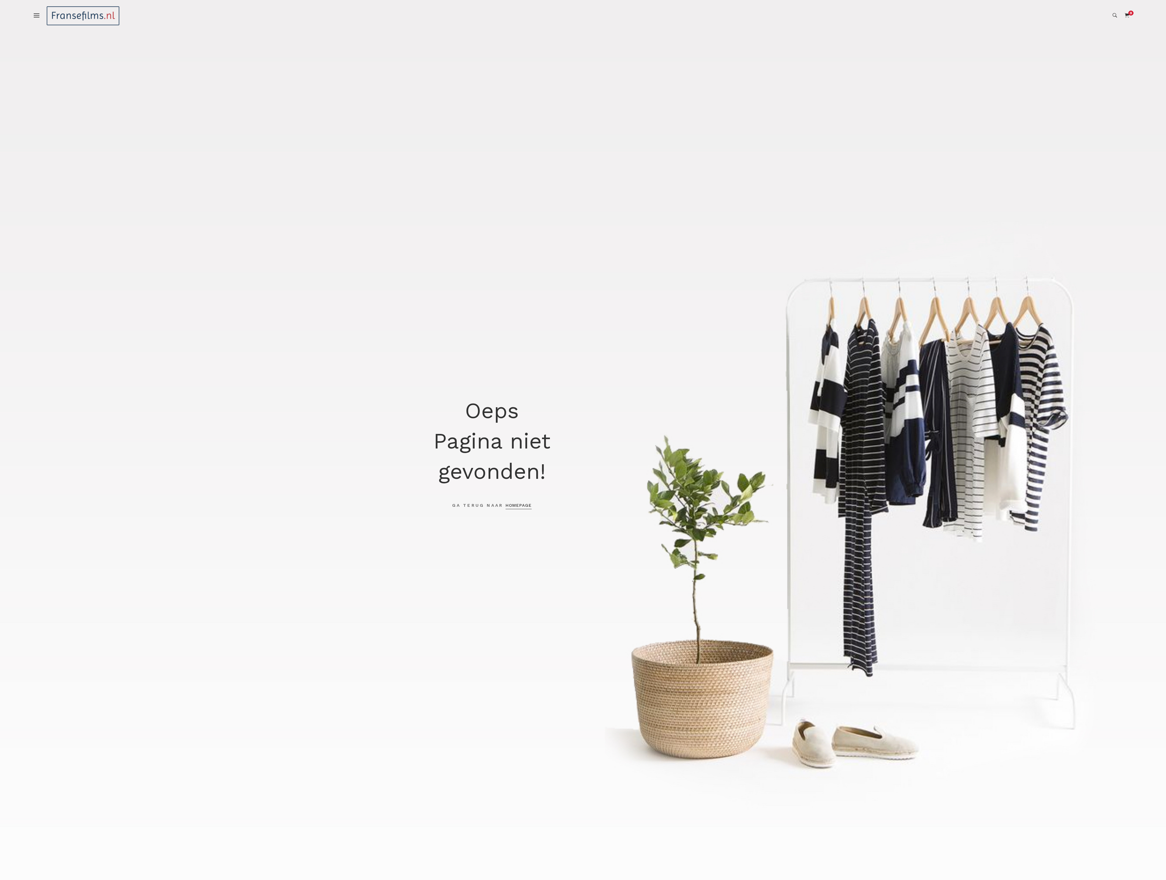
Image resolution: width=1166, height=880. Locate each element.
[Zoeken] (1115, 15)
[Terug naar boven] (1149, 863)
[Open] (40, 15)
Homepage (519, 505)
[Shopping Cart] (1127, 15)
